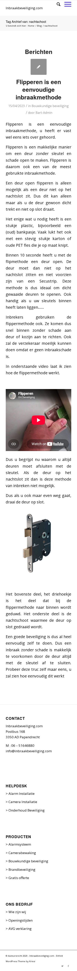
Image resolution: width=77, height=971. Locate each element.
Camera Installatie (22, 802)
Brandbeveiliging (21, 869)
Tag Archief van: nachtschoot (26, 21)
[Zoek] (56, 4)
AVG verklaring (20, 928)
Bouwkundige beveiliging (50, 106)
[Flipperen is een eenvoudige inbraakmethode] (39, 67)
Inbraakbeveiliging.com (24, 8)
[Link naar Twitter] (62, 966)
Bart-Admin (44, 112)
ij (25, 912)
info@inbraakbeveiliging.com (29, 751)
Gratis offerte (18, 878)
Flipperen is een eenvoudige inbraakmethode (38, 89)
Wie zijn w (16, 912)
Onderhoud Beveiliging (26, 810)
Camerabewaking (22, 853)
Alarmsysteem (19, 844)
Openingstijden (20, 920)
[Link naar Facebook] (68, 966)
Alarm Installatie (21, 793)
